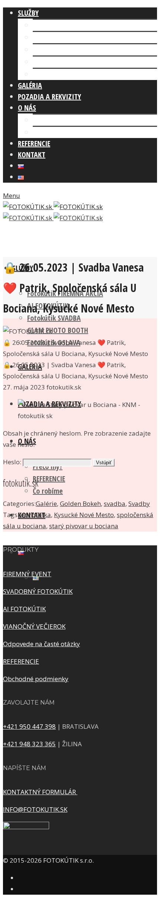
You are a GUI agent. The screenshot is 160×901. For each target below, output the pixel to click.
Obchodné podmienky (35, 678)
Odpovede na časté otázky (41, 643)
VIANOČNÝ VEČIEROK (34, 626)
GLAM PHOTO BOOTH (63, 62)
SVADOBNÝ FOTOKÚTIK (38, 591)
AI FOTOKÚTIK (53, 37)
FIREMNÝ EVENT (27, 574)
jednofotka (35, 514)
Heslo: (13, 462)
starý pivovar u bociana (83, 526)
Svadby (139, 503)
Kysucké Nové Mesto (84, 514)
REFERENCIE (49, 479)
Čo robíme (48, 132)
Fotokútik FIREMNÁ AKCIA (71, 25)
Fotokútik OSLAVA (59, 74)
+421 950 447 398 (29, 726)
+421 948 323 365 (29, 744)
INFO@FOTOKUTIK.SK (35, 809)
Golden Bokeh (80, 503)
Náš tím (44, 120)
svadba (114, 503)
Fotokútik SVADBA (59, 50)
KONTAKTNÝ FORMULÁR (40, 792)
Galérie (46, 503)
